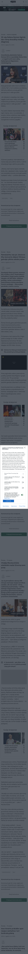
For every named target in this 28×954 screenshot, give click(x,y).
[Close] (25, 448)
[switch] (22, 477)
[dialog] (14, 477)
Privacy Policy (22, 506)
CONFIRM (8, 501)
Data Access (14, 506)
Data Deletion (6, 506)
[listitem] (14, 474)
